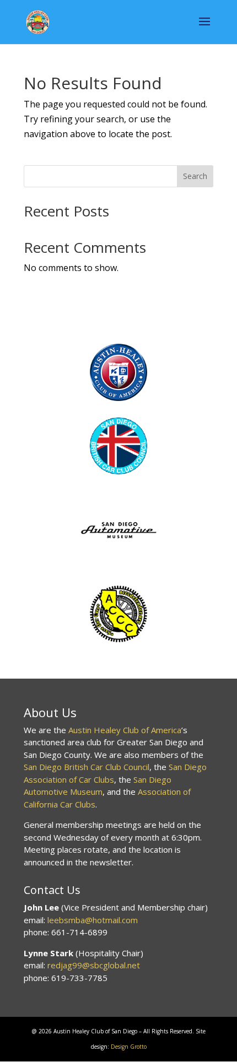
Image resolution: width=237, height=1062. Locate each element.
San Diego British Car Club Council (86, 766)
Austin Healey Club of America (124, 729)
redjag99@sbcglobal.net (93, 965)
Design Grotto (129, 1046)
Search (195, 176)
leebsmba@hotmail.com (92, 919)
